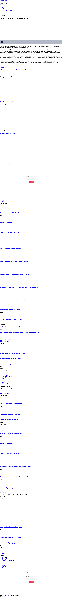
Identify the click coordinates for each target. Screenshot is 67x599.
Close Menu (2, 597)
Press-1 (1, 593)
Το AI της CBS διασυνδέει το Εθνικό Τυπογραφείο (8, 336)
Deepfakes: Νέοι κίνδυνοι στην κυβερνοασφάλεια (11, 326)
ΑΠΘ (1, 66)
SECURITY (3, 9)
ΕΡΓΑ (2, 7)
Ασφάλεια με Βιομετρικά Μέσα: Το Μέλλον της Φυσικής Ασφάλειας (15, 300)
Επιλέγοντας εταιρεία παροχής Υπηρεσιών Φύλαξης (11, 319)
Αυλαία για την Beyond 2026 (6, 222)
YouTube (3, 201)
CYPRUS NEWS (4, 559)
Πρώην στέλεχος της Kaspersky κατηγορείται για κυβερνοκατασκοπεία (15, 466)
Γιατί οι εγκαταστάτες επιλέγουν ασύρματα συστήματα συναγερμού (15, 261)
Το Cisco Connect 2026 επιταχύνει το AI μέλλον (7, 389)
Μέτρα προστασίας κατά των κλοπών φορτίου (10, 309)
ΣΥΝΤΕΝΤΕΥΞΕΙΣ (4, 383)
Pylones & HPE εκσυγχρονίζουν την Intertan (9, 232)
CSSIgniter (7, 595)
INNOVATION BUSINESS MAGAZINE (7, 10)
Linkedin (3, 197)
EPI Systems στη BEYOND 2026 (4, 341)
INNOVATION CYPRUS (5, 375)
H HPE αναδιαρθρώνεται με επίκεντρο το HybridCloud (11, 358)
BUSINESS (3, 8)
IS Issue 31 (1, 340)
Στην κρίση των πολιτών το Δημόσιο (8, 102)
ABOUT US (3, 12)
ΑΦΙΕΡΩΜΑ (3, 378)
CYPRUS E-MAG (4, 371)
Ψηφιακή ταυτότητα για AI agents (7, 488)
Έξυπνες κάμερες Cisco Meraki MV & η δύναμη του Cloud (12, 353)
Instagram (3, 200)
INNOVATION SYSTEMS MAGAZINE (7, 11)
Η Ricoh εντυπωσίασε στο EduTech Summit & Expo (11, 212)
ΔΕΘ (2, 66)
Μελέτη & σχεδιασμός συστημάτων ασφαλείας (10, 248)
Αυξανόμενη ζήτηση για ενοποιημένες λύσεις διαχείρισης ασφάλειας (15, 274)
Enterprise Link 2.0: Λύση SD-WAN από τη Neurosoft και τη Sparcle (14, 364)
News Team (3, 20)
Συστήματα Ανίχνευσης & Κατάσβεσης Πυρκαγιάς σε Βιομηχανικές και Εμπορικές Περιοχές (20, 287)
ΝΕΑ (2, 6)
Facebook (3, 199)
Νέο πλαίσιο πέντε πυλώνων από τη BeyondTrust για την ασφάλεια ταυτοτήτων (17, 476)
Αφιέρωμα (3, 566)
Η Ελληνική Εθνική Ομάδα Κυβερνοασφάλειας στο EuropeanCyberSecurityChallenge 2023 (19, 332)
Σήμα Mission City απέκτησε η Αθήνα (8, 165)
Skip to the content (3, 0)
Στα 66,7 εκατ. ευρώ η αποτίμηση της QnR (6, 339)
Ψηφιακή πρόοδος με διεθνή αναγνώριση (9, 133)
